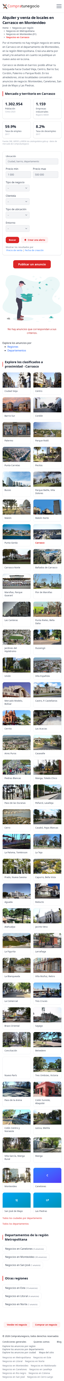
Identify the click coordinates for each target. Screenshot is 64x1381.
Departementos (16, 350)
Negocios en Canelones (14, 1369)
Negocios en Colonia (39, 1373)
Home (5, 27)
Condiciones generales (14, 1341)
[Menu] (59, 6)
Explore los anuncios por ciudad (19, 1352)
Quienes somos (42, 1341)
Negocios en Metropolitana (20, 30)
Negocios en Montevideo (15, 1365)
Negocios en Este (42, 1357)
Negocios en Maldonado (43, 1365)
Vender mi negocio (17, 1324)
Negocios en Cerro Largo (40, 1376)
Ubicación (11, 156)
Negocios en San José (13, 1376)
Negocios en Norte (34, 1361)
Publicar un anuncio (32, 264)
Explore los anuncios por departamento (23, 1349)
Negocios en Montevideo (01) (21, 34)
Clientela (11, 195)
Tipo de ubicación (16, 209)
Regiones (12, 346)
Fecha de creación (34, 250)
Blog (59, 1341)
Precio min (12, 169)
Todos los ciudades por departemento (22, 1218)
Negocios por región (23, 27)
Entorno (10, 222)
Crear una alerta (36, 239)
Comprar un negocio (46, 1324)
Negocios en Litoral (12, 1361)
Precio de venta (14, 250)
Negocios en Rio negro (14, 1373)
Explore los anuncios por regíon (19, 1346)
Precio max (39, 169)
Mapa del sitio (46, 1352)
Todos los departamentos (15, 1223)
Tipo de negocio (15, 182)
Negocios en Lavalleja (40, 1369)
